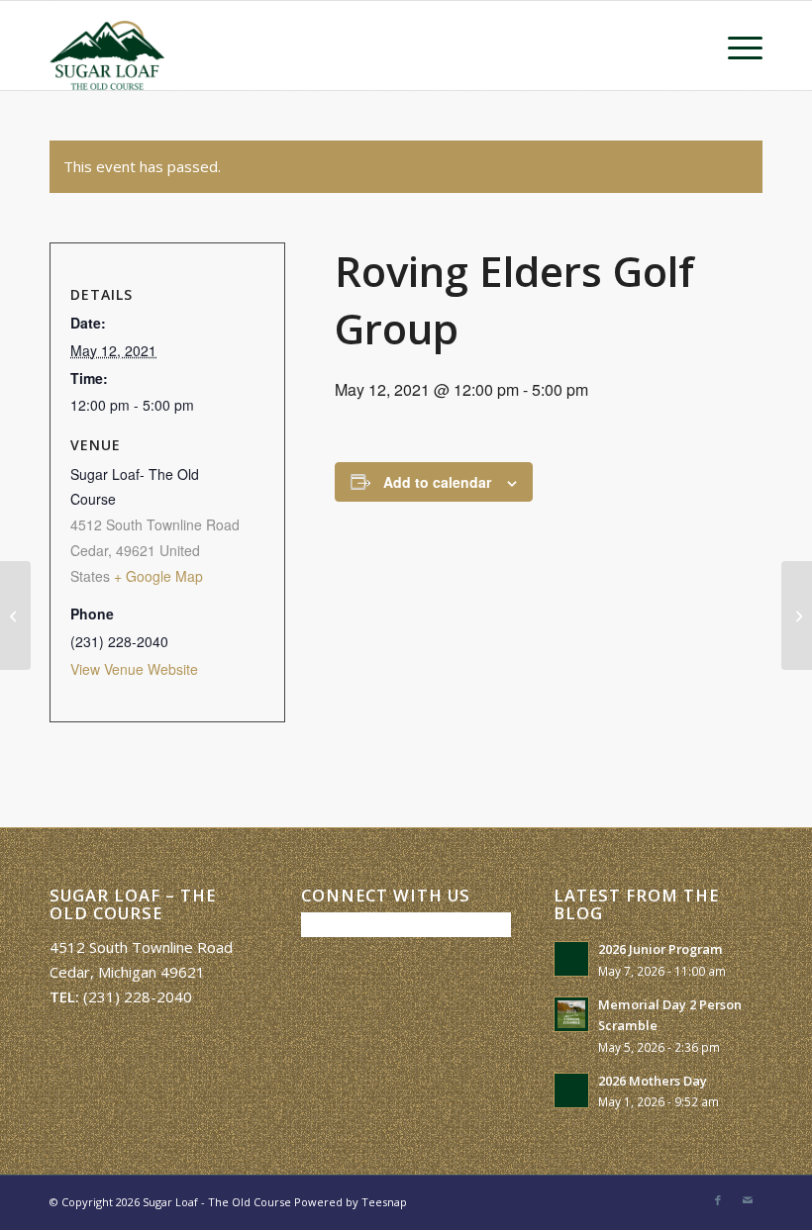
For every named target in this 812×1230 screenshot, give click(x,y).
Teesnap (384, 1201)
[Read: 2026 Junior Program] (571, 959)
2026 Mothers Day (652, 1080)
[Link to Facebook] (718, 1200)
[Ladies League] (15, 615)
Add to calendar (437, 482)
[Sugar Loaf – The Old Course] (107, 45)
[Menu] (735, 45)
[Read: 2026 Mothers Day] (571, 1090)
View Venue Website (134, 669)
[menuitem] (735, 45)
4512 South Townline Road (141, 947)
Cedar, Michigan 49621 (127, 972)
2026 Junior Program (660, 949)
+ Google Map (158, 576)
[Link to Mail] (747, 1200)
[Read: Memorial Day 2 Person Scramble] (571, 1014)
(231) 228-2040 (137, 996)
